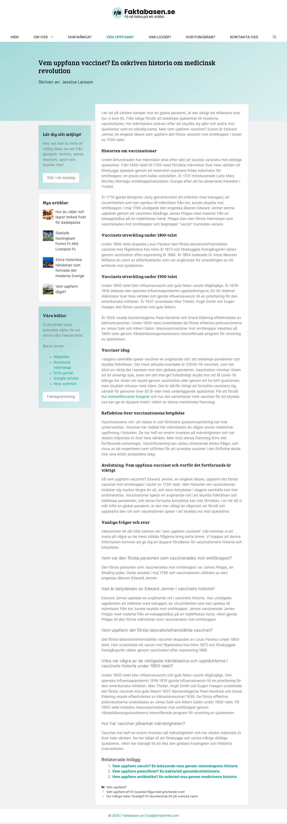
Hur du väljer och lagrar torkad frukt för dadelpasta (70, 217)
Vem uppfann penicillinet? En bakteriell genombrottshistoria (166, 771)
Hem (15, 37)
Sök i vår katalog (61, 178)
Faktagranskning (61, 396)
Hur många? (80, 37)
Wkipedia (61, 357)
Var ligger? (160, 37)
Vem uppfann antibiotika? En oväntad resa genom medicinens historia (174, 777)
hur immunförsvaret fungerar (125, 396)
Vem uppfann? (120, 37)
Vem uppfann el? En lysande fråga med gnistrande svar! (145, 792)
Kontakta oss (244, 37)
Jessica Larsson (77, 82)
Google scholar (66, 378)
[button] (275, 37)
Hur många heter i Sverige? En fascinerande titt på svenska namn (152, 796)
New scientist (65, 384)
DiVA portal (63, 373)
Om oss (40, 37)
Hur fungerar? (200, 37)
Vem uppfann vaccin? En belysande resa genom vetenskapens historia (175, 766)
